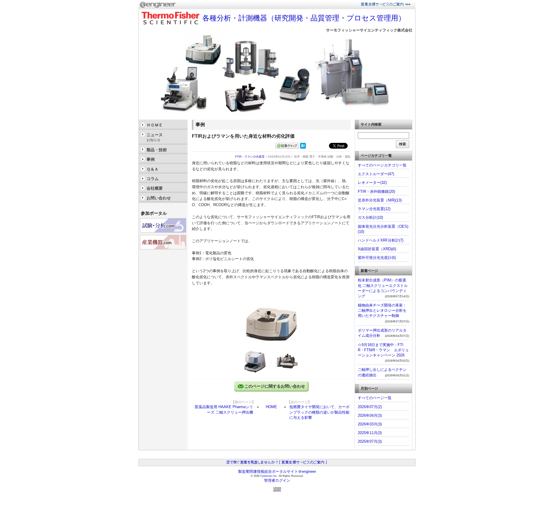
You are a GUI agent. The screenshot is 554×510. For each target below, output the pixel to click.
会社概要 (155, 188)
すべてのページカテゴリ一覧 (382, 165)
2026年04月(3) (370, 415)
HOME (271, 407)
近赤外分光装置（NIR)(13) (380, 200)
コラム (153, 178)
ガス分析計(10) (370, 217)
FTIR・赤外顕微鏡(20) (376, 191)
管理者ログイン (277, 480)
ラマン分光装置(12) (374, 209)
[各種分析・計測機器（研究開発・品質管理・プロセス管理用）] (277, 117)
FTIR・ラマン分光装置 (250, 156)
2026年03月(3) (370, 424)
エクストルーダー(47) (376, 174)
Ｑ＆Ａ (152, 169)
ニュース (155, 137)
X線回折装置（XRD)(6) (377, 249)
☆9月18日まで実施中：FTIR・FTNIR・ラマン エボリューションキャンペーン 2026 (383, 350)
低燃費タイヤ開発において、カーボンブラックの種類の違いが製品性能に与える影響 (319, 412)
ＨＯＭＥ (155, 125)
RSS (277, 489)
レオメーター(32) (372, 182)
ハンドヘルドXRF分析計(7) (380, 240)
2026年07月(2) (370, 407)
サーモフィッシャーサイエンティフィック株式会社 (369, 30)
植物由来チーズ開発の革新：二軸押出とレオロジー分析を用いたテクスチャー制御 (382, 310)
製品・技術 (157, 149)
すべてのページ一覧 (375, 398)
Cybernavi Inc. (269, 475)
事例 (151, 159)
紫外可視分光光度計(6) (377, 257)
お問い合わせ (159, 198)
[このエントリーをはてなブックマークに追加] (303, 147)
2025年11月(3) (370, 433)
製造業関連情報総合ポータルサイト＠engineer (277, 471)
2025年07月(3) (370, 441)
